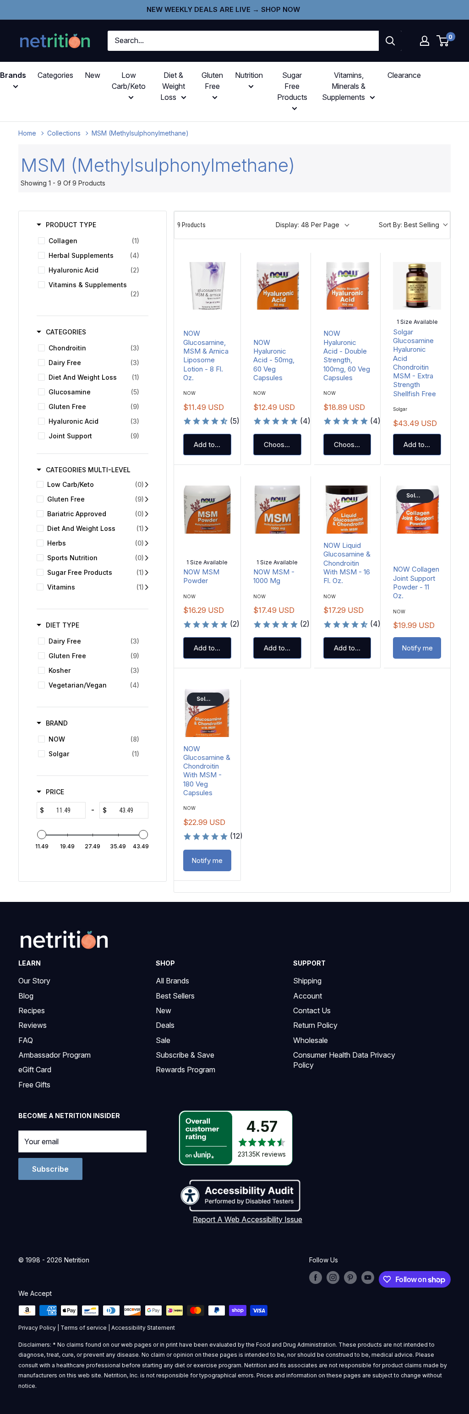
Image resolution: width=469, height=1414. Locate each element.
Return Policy (315, 1025)
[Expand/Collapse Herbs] (146, 543)
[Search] (390, 41)
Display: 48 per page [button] (307, 225)
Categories (55, 75)
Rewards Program (185, 1069)
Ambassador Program (54, 1054)
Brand (57, 723)
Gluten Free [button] (212, 81)
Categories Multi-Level (88, 470)
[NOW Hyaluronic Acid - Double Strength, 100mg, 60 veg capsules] (347, 286)
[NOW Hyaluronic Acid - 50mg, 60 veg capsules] (277, 286)
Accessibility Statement (143, 1327)
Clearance (404, 75)
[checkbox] (91, 241)
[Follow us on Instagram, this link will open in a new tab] (333, 1277)
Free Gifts (34, 1084)
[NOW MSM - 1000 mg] (277, 510)
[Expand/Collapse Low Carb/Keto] (146, 484)
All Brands (172, 980)
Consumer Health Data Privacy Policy (344, 1060)
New (92, 75)
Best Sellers (175, 995)
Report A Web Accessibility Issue (247, 1219)
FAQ (25, 1040)
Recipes (31, 1010)
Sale (163, 1040)
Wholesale (310, 1040)
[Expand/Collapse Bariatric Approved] (146, 514)
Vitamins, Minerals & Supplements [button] (343, 86)
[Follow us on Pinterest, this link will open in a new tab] (350, 1277)
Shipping (307, 980)
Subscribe (50, 1169)
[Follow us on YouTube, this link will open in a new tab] (367, 1277)
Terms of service (83, 1327)
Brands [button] (13, 75)
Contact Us (312, 1010)
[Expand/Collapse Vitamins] (146, 587)
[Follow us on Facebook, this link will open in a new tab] (315, 1277)
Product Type (71, 225)
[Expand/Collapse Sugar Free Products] (146, 572)
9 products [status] (191, 225)
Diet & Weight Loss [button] (172, 86)
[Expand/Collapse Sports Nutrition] (146, 557)
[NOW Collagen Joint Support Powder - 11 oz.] (417, 510)
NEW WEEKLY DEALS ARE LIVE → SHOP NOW (223, 9)
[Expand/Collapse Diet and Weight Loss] (146, 528)
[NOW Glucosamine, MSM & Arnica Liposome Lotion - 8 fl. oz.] (207, 286)
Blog (25, 995)
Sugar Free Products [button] (292, 86)
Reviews (32, 1025)
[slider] (41, 834)
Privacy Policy (37, 1327)
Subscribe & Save (185, 1054)
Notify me (417, 648)
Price (55, 792)
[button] (424, 41)
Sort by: (409, 225)
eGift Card (34, 1069)
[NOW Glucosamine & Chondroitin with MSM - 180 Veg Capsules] (207, 713)
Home (27, 133)
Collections (64, 133)
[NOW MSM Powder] (207, 510)
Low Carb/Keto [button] (129, 81)
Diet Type (62, 625)
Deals (165, 1025)
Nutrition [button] (249, 75)
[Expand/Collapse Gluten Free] (146, 499)
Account (307, 995)
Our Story (34, 980)
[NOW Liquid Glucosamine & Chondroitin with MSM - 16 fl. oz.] (347, 510)
